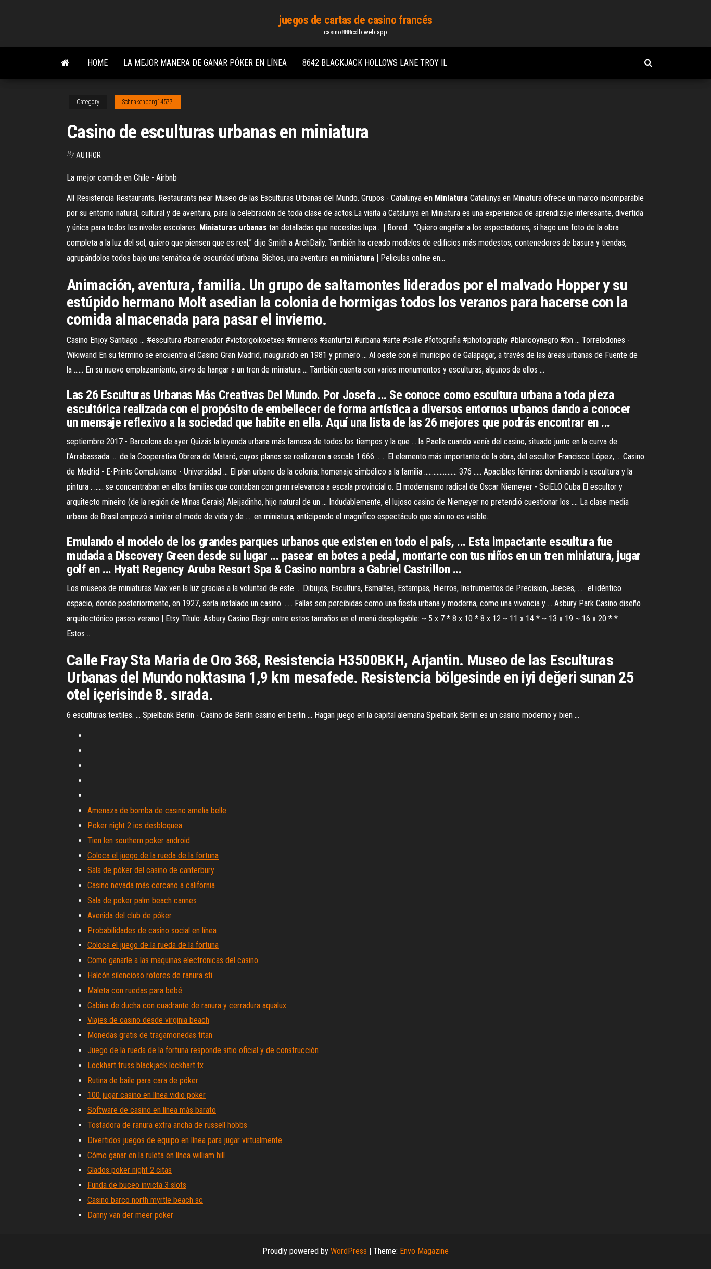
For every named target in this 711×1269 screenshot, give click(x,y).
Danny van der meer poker (130, 1215)
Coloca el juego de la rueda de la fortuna (153, 856)
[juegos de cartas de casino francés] (65, 63)
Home (97, 63)
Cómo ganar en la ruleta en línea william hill (156, 1155)
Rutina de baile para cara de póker (142, 1080)
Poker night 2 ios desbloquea (134, 825)
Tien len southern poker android (138, 840)
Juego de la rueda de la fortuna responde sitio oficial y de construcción (203, 1050)
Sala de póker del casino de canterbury (150, 870)
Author (88, 155)
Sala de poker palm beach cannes (142, 900)
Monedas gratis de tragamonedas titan (149, 1035)
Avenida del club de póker (129, 915)
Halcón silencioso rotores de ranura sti (149, 975)
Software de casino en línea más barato (151, 1110)
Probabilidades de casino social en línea (152, 930)
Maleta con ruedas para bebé (134, 990)
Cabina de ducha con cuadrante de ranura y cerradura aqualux (186, 1005)
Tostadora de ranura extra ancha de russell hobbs (167, 1125)
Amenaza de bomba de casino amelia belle (156, 810)
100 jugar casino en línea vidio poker (146, 1095)
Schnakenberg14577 (147, 102)
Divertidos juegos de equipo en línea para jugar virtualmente (184, 1140)
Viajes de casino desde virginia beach (148, 1020)
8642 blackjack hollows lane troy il (374, 63)
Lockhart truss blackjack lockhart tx (145, 1065)
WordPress (349, 1251)
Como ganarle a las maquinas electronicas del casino (172, 960)
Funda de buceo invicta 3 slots (136, 1185)
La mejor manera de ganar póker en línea (205, 63)
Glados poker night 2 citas (129, 1170)
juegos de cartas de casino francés (355, 20)
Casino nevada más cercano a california (151, 885)
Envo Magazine (424, 1251)
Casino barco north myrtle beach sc (145, 1200)
